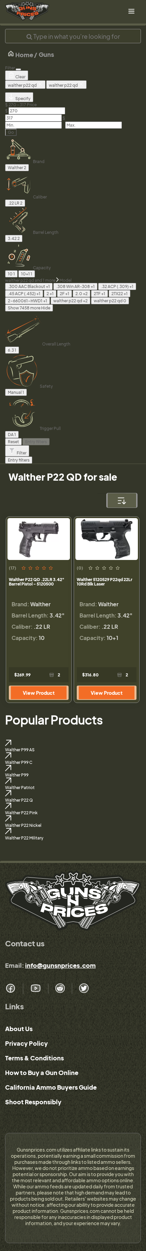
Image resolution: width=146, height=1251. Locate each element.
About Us (19, 1028)
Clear (20, 76)
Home (23, 55)
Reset (13, 441)
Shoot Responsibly (33, 1102)
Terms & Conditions (34, 1058)
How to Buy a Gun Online (41, 1072)
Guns (46, 54)
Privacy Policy (26, 1043)
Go (11, 132)
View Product (39, 693)
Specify (23, 98)
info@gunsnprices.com (60, 965)
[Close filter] (18, 69)
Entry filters (36, 441)
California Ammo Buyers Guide (51, 1087)
